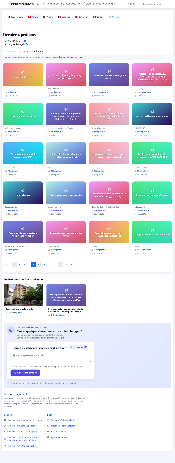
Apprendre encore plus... (72, 57)
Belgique (67, 17)
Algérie (51, 17)
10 (43, 264)
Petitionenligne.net (22, 3)
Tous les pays (18, 17)
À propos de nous (92, 4)
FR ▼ (42, 4)
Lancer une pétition (152, 4)
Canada (101, 17)
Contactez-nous (74, 4)
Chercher (110, 4)
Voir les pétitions (56, 4)
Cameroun (84, 17)
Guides (8, 415)
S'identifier (132, 4)
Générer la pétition (27, 372)
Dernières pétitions (33, 50)
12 (55, 264)
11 (49, 264)
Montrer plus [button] (113, 17)
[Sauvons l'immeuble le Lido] (23, 299)
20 (66, 264)
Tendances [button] (10, 50)
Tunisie (36, 17)
